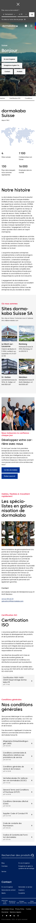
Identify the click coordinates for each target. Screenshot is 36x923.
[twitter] (6, 915)
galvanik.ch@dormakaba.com (12, 601)
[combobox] (9, 14)
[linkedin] (14, 915)
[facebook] (2, 915)
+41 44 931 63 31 (7, 599)
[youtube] (10, 915)
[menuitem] (10, 26)
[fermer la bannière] (18, 4)
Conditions (28, 98)
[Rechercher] (32, 855)
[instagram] (18, 915)
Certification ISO (15, 98)
